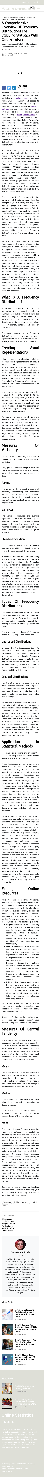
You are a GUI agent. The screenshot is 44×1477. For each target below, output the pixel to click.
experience (7, 1202)
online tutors (22, 98)
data (5, 1206)
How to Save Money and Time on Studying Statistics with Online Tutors (25, 1343)
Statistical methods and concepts (14, 17)
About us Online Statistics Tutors (15, 1469)
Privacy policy (7, 1472)
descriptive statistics (26, 115)
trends (33, 1202)
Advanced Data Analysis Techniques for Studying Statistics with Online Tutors (25, 1313)
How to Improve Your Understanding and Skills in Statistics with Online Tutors (26, 1328)
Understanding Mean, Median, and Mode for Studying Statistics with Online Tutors (25, 1401)
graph (25, 1202)
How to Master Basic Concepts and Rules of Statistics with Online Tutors (25, 1358)
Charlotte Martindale (10, 53)
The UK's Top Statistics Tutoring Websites (24, 1387)
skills (17, 1202)
